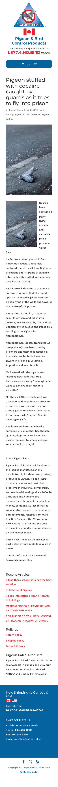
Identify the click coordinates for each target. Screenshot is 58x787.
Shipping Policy (15, 640)
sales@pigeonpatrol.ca (27, 739)
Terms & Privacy (15, 646)
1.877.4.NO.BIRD (24, 52)
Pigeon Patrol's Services (27, 114)
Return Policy (14, 634)
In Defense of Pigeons (19, 590)
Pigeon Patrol (16, 110)
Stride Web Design (29, 772)
